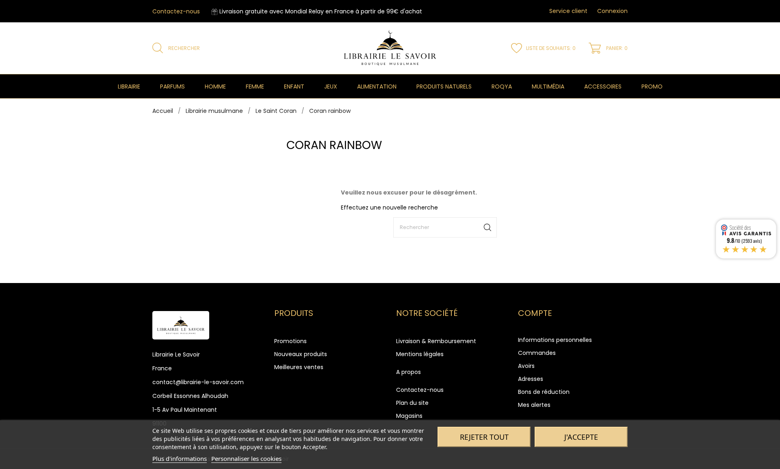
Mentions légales (420, 354)
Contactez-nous (176, 11)
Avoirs (526, 366)
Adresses (530, 379)
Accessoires (603, 86)
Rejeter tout (484, 437)
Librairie (129, 86)
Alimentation (376, 86)
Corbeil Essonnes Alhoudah (190, 396)
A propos (408, 372)
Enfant (294, 86)
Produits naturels (444, 86)
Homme (215, 86)
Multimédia (548, 86)
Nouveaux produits (300, 354)
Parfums (172, 86)
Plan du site (412, 403)
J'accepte (581, 437)
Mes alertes (534, 405)
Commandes (537, 353)
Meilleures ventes (298, 367)
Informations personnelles (555, 340)
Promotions (290, 341)
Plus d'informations (179, 458)
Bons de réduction (544, 392)
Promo (652, 86)
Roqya (502, 86)
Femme (255, 86)
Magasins (409, 416)
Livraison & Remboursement (436, 341)
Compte (535, 313)
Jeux (330, 86)
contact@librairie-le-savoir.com (198, 382)
